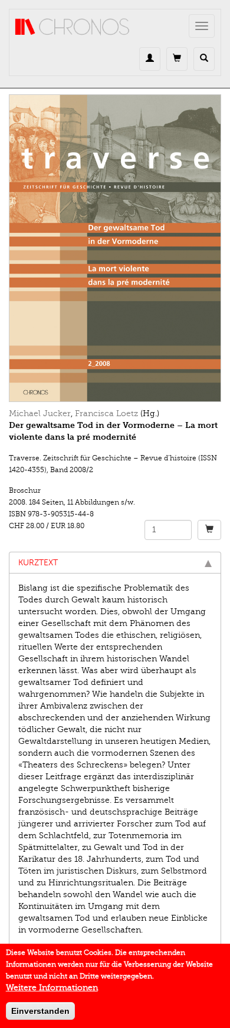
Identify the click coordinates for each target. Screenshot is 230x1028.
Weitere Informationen (52, 987)
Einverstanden (40, 1011)
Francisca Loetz (106, 413)
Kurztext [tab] (38, 562)
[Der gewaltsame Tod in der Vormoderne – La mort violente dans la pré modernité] (115, 248)
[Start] (72, 27)
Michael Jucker (40, 413)
